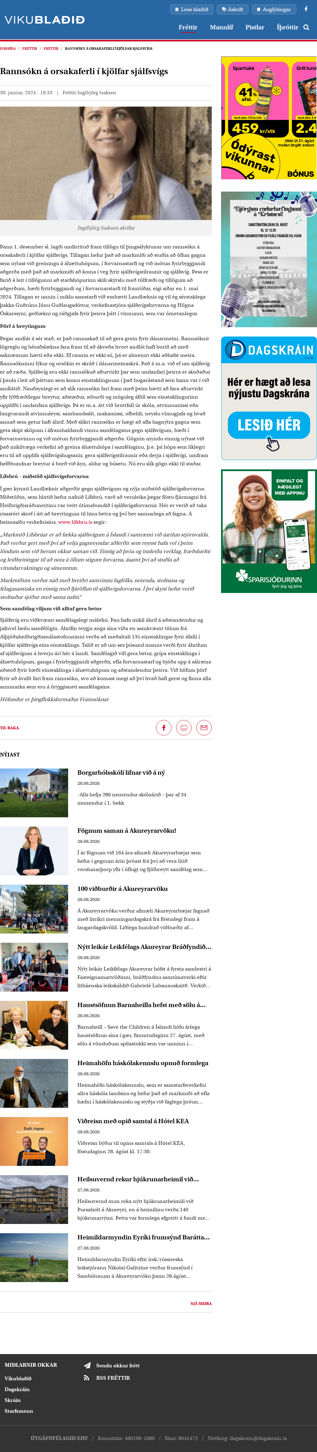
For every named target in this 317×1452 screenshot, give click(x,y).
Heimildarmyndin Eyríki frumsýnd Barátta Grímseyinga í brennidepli (140, 1237)
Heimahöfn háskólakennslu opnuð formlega (142, 1063)
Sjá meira (201, 1303)
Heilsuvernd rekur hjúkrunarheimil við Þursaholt (135, 1179)
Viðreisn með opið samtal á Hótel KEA (133, 1121)
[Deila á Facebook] (164, 727)
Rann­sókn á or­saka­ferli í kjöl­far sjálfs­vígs (108, 48)
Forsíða (8, 48)
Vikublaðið (18, 1378)
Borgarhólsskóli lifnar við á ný (121, 772)
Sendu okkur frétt (118, 1365)
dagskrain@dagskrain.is (258, 1438)
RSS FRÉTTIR (113, 1378)
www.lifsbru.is (75, 522)
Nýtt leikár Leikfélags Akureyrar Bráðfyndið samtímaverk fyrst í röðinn (141, 947)
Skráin (13, 1400)
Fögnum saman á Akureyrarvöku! (126, 831)
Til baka (9, 727)
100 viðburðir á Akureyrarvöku (122, 889)
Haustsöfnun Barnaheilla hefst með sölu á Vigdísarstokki (138, 1005)
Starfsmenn (19, 1411)
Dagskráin (17, 1389)
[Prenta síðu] (184, 727)
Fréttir (29, 48)
